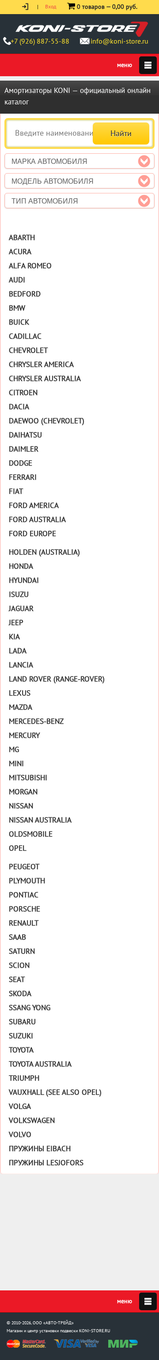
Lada (17, 651)
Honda (21, 566)
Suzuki (21, 1036)
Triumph (24, 1078)
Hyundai (24, 580)
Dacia (19, 406)
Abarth (22, 237)
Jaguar (21, 608)
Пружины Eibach (40, 1148)
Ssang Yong (29, 1007)
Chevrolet (28, 350)
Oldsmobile (31, 834)
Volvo (20, 1134)
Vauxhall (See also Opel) (55, 1092)
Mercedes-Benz (36, 721)
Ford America (34, 505)
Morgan (23, 792)
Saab (17, 937)
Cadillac (25, 336)
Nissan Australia (40, 820)
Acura (20, 251)
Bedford (25, 294)
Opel (17, 848)
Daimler (23, 449)
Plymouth (27, 881)
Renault (23, 923)
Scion (19, 965)
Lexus (19, 693)
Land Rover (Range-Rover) (57, 679)
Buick (19, 322)
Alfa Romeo (30, 266)
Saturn (22, 951)
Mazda (20, 707)
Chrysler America (41, 364)
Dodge (20, 463)
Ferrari (23, 477)
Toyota (21, 1050)
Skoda (20, 993)
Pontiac (23, 895)
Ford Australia (37, 519)
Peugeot (24, 866)
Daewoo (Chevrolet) (46, 421)
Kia (14, 636)
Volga (20, 1106)
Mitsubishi (28, 777)
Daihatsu (25, 435)
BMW (17, 308)
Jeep (16, 622)
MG (14, 749)
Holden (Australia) (44, 552)
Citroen (23, 392)
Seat (17, 979)
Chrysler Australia (45, 378)
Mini (16, 763)
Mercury (24, 735)
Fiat (16, 491)
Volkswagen (32, 1120)
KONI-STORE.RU (94, 1331)
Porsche (24, 909)
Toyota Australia (40, 1064)
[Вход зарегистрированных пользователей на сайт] (26, 6)
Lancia (21, 665)
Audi (17, 280)
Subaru (22, 1021)
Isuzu (19, 594)
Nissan (21, 806)
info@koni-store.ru (119, 41)
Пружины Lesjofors (46, 1162)
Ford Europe (32, 533)
